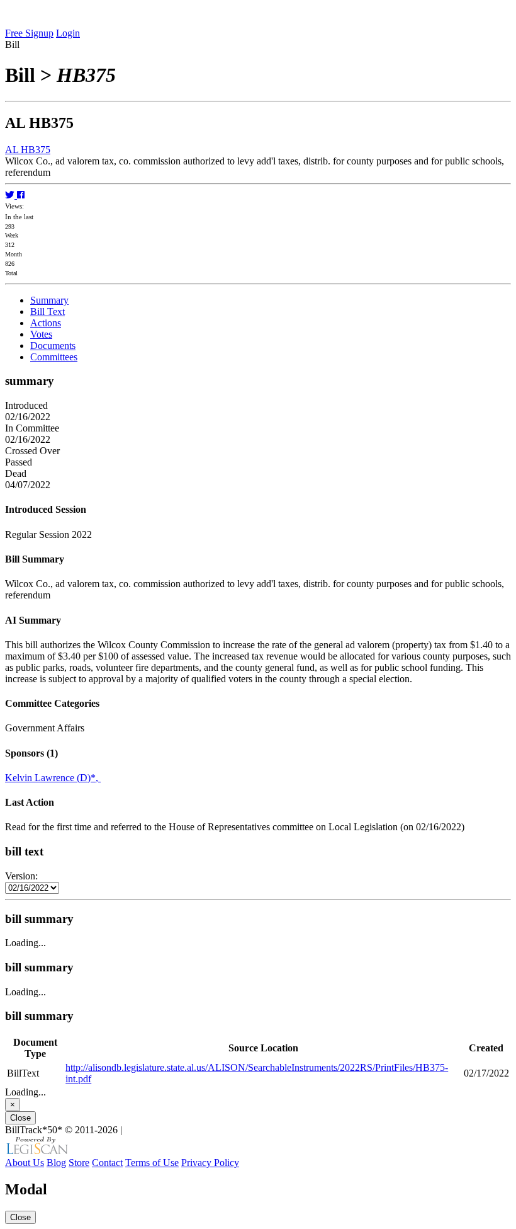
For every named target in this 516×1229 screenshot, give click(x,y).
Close (20, 1118)
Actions (45, 322)
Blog (56, 1162)
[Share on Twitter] (11, 195)
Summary (49, 300)
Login (68, 33)
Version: (21, 876)
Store (79, 1162)
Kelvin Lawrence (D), (53, 777)
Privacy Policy (210, 1162)
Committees (53, 357)
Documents (53, 345)
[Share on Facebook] (21, 195)
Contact (107, 1162)
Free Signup (29, 33)
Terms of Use (152, 1162)
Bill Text (47, 311)
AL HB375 (27, 149)
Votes (41, 334)
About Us (24, 1162)
